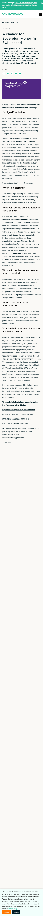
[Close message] (42, 3)
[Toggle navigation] (40, 14)
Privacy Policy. (12, 909)
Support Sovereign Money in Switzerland (17, 183)
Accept (6, 912)
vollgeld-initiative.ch (22, 311)
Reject (16, 912)
